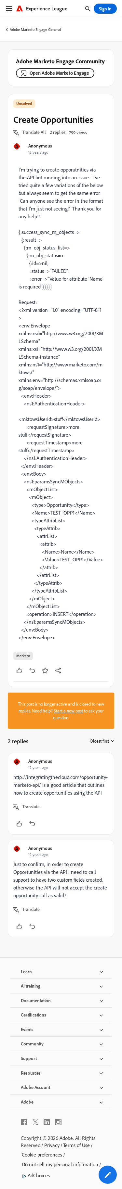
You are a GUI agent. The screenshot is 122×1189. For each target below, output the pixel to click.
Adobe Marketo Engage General (35, 29)
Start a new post (68, 710)
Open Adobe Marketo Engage (59, 73)
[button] (34, 132)
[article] (61, 793)
